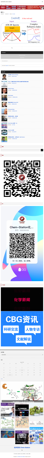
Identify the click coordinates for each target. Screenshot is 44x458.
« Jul (1, 378)
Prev (12, 47)
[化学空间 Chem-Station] (6, 1)
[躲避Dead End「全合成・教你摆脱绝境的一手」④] (22, 422)
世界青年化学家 (14, 76)
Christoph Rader (11, 109)
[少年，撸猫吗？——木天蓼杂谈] (36, 409)
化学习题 (13, 124)
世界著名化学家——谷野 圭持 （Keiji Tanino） (16, 137)
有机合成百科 (14, 131)
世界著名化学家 (14, 90)
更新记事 (19, 453)
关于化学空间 (15, 453)
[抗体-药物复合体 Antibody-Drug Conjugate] (7, 434)
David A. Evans (11, 88)
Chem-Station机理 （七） (13, 123)
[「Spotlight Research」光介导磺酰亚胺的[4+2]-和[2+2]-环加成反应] (22, 409)
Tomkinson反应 (11, 130)
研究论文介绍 (14, 83)
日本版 (27, 453)
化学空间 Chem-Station (22, 447)
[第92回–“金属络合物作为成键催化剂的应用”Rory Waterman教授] (7, 409)
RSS (22, 450)
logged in (7, 65)
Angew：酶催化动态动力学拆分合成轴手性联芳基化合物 (18, 81)
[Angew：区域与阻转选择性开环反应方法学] (7, 423)
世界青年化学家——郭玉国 (13, 116)
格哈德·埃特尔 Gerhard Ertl (13, 102)
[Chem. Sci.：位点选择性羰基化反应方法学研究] (36, 423)
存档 (21, 453)
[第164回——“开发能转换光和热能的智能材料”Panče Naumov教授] (22, 437)
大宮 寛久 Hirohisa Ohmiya (13, 74)
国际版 (29, 453)
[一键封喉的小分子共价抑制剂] (22, 392)
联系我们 (24, 453)
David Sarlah (10, 95)
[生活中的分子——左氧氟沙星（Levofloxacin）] (36, 437)
